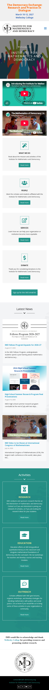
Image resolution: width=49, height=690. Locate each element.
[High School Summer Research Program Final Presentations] (25, 378)
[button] (45, 28)
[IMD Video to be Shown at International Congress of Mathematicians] (25, 427)
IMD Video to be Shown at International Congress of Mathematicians (22, 444)
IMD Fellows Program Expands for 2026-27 (23, 345)
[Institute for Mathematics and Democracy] (18, 28)
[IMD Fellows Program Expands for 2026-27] (25, 330)
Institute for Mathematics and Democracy (24, 682)
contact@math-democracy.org (24, 680)
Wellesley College (12, 640)
